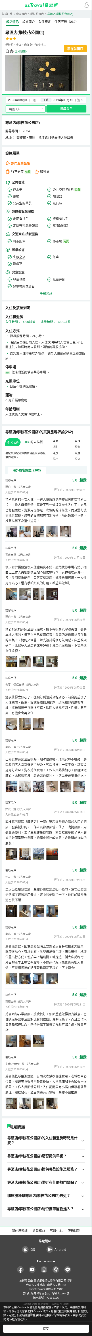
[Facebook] (20, 1269)
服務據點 (74, 1231)
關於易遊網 (19, 1231)
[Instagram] (44, 1269)
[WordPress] (55, 1269)
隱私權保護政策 (16, 1319)
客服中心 (56, 1231)
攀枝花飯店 (37, 14)
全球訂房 (7, 14)
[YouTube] (32, 1269)
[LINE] (67, 1269)
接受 (46, 1328)
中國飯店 (21, 14)
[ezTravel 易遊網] (46, 5)
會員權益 (39, 1231)
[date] (26, 100)
